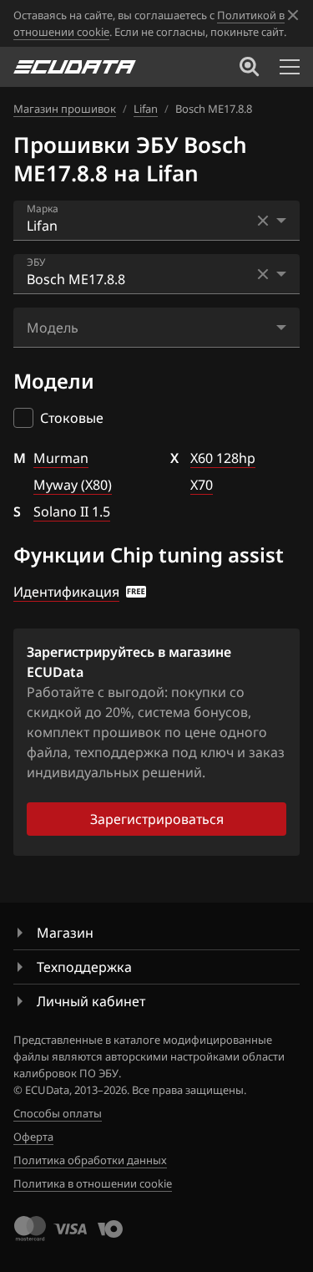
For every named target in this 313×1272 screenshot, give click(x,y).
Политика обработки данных (90, 1160)
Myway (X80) (72, 485)
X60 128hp (222, 458)
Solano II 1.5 (71, 511)
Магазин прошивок (64, 108)
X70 (201, 485)
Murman (60, 458)
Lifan (146, 108)
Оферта (33, 1136)
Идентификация (66, 592)
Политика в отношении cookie (92, 1183)
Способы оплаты (57, 1113)
